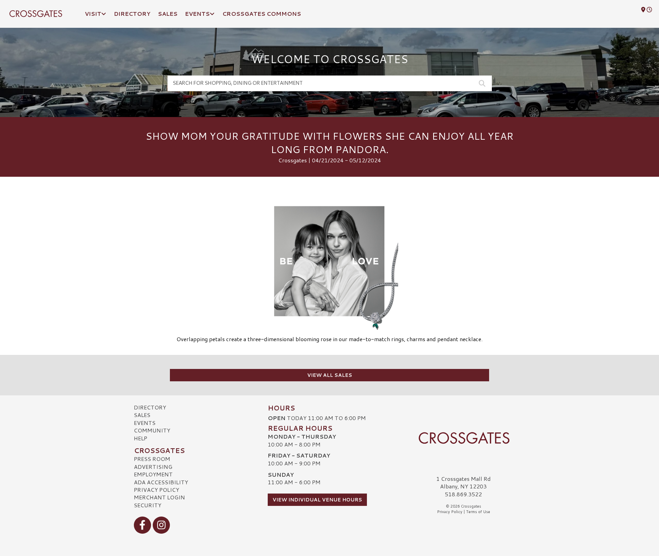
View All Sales (329, 375)
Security (147, 505)
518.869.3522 (463, 494)
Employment (153, 474)
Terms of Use (478, 511)
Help (140, 438)
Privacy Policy (156, 490)
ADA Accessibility (161, 482)
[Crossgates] (463, 438)
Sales (142, 415)
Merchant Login (159, 497)
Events (144, 423)
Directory (150, 407)
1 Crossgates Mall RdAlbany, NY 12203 (463, 482)
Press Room (152, 459)
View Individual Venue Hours (317, 499)
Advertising (153, 467)
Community (152, 430)
